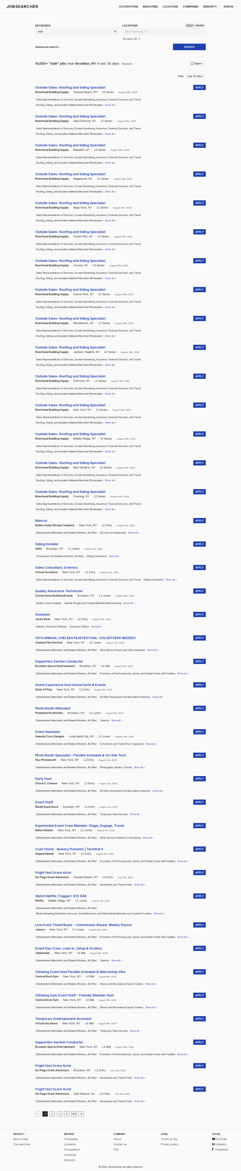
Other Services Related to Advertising (120, 837)
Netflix (39, 900)
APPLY (199, 87)
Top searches (21, 1144)
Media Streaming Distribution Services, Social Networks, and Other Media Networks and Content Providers (93, 913)
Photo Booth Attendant (53, 708)
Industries (70, 1154)
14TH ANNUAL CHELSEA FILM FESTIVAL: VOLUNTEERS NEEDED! (85, 638)
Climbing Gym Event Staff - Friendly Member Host (74, 995)
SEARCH (189, 47)
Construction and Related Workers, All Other (60, 556)
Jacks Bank (42, 619)
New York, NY (82, 409)
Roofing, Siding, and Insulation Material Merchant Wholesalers (69, 105)
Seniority (69, 1160)
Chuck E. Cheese (46, 783)
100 (74, 1114)
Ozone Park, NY (83, 294)
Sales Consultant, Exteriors (56, 568)
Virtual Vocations (46, 572)
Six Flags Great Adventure (52, 877)
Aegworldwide (44, 853)
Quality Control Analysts (48, 603)
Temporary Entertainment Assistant (63, 1019)
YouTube (221, 1139)
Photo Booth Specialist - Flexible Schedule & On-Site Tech (80, 755)
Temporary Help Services (114, 814)
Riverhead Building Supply (52, 92)
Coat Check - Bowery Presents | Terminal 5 (69, 849)
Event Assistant (47, 732)
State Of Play (43, 689)
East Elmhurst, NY (84, 121)
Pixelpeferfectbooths (49, 713)
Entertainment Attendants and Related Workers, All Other (66, 532)
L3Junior (74, 548)
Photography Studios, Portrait (116, 767)
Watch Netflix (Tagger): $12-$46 (61, 896)
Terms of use (169, 1139)
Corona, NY (80, 265)
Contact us (120, 1144)
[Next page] (81, 1114)
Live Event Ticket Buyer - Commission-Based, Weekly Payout (83, 925)
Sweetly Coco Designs (49, 736)
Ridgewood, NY (82, 178)
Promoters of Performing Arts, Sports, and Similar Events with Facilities (137, 673)
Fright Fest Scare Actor (53, 873)
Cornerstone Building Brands (54, 595)
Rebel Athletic (44, 830)
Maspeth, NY (81, 149)
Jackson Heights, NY (86, 352)
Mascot (41, 521)
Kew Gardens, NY (84, 467)
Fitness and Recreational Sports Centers (121, 983)
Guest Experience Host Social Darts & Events (70, 685)
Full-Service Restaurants (113, 532)
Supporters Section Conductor (59, 661)
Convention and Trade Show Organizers (122, 743)
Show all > (127, 63)
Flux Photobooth (45, 759)
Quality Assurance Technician (59, 591)
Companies (71, 1139)
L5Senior (108, 92)
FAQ (116, 1149)
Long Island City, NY (81, 736)
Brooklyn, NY (54, 548)
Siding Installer (47, 544)
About (117, 1139)
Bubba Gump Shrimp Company (54, 525)
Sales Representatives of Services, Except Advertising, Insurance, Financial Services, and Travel (88, 99)
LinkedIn (221, 1144)
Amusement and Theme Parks (116, 884)
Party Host (43, 779)
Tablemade (42, 953)
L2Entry (107, 525)
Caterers (104, 720)
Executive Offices (79, 626)
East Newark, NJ (84, 1093)
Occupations (72, 1149)
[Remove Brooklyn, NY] (139, 39)
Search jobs (20, 1139)
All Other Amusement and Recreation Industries (125, 697)
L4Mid (105, 666)
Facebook (221, 1149)
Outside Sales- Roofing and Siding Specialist (70, 87)
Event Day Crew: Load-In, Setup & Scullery (68, 948)
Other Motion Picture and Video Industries (122, 650)
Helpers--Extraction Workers (51, 626)
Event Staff (44, 802)
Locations (70, 1144)
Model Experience (46, 806)
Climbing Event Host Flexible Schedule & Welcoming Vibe (80, 972)
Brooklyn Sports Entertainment (55, 666)
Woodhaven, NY (83, 323)
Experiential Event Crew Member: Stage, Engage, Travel (79, 826)
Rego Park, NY (82, 207)
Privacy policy (169, 1144)
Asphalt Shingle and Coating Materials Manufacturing (92, 603)
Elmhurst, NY (81, 380)
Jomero (40, 929)
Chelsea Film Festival (48, 642)
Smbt (38, 548)
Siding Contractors (97, 556)
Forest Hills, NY (83, 236)
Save (198, 63)
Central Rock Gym (46, 976)
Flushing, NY (81, 496)
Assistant (42, 614)
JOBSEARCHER (22, 6)
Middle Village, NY (84, 438)
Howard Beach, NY (85, 92)
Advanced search (46, 47)
